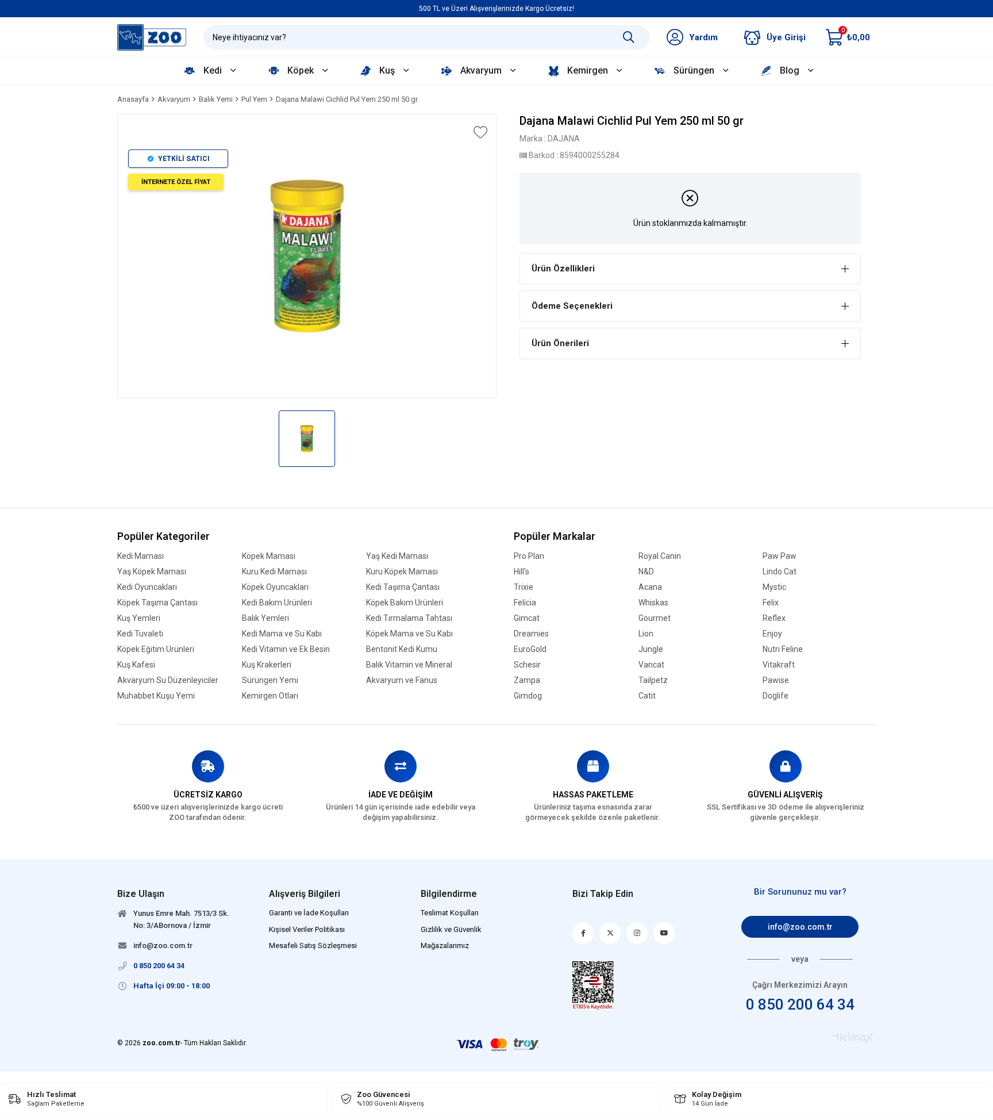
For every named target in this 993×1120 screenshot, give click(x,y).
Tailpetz (653, 680)
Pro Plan (529, 556)
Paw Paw (779, 556)
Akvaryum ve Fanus (401, 680)
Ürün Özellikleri (563, 268)
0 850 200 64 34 (800, 1004)
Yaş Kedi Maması (397, 556)
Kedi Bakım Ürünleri (277, 603)
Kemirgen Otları (270, 696)
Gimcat (527, 618)
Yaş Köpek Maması (151, 571)
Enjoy (772, 634)
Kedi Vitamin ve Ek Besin (286, 649)
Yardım (703, 37)
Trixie (523, 587)
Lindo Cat (779, 571)
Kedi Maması (140, 556)
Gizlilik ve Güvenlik (451, 929)
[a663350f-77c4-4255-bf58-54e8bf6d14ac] (593, 985)
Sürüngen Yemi (270, 680)
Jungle (650, 649)
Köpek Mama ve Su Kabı (409, 634)
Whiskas (653, 603)
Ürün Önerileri (560, 343)
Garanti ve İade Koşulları (309, 912)
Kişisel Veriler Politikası (307, 929)
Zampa (527, 680)
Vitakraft (779, 665)
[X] (610, 933)
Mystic (774, 587)
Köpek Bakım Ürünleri (404, 603)
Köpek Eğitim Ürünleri (155, 649)
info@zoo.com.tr (800, 926)
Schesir (527, 665)
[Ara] (629, 37)
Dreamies (531, 634)
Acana (650, 587)
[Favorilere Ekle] (479, 132)
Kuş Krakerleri (266, 665)
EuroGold (530, 649)
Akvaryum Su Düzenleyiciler (167, 680)
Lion (645, 634)
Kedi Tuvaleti (140, 634)
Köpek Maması (268, 556)
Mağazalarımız (445, 945)
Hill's (521, 571)
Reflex (774, 618)
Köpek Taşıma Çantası (157, 603)
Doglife (775, 696)
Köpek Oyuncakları (275, 587)
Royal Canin (659, 556)
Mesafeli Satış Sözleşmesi (313, 945)
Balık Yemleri (265, 618)
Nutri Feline (783, 649)
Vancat (651, 665)
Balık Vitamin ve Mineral (409, 665)
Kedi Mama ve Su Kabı (282, 634)
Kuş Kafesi (136, 665)
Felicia (525, 603)
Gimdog (528, 696)
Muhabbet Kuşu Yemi (156, 696)
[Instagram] (637, 933)
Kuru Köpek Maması (402, 571)
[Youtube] (664, 933)
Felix (771, 603)
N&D (646, 571)
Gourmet (654, 618)
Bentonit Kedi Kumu (401, 649)
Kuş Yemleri (138, 618)
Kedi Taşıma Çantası (403, 587)
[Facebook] (583, 933)
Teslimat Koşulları (450, 912)
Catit (647, 696)
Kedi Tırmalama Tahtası (409, 618)
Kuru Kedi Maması (274, 571)
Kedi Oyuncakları (147, 587)
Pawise (776, 680)
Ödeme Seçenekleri (572, 306)
